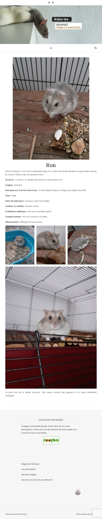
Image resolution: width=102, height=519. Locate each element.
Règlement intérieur (30, 464)
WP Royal (23, 514)
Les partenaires (28, 469)
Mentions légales (29, 474)
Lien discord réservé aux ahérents (37, 479)
